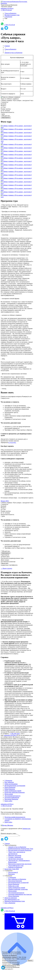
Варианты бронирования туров (15, 901)
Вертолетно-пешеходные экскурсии (19, 864)
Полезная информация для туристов (20, 894)
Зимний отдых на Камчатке (17, 847)
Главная (7, 843)
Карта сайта (8, 801)
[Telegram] (6, 29)
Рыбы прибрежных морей (13, 790)
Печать (3, 501)
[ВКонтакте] (2, 29)
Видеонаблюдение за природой (18, 882)
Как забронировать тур (12, 899)
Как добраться (9, 782)
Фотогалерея (9, 794)
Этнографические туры (15, 865)
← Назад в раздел (6, 568)
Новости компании (11, 898)
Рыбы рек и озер (13, 886)
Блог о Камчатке (10, 903)
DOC (7, 501)
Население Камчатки (11, 799)
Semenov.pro (26, 828)
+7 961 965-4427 (15, 733)
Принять (30, 960)
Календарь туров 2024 (12, 869)
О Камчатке (8, 16)
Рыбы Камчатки (10, 789)
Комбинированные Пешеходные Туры (20, 848)
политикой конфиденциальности (10, 964)
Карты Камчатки (10, 787)
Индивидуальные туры (12, 15)
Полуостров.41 (13, 872)
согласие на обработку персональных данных (9, 956)
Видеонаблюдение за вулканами (15, 785)
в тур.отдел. (12, 442)
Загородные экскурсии (15, 859)
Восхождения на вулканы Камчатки (19, 850)
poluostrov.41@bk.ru (7, 8)
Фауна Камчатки (13, 896)
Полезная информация (12, 797)
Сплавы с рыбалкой (14, 857)
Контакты (11, 874)
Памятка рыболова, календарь (18, 889)
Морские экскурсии (14, 855)
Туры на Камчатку (10, 13)
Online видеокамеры (11, 784)
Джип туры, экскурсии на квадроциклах (16, 852)
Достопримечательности (12, 796)
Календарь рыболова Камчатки (15, 792)
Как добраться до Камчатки (17, 879)
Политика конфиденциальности (15, 817)
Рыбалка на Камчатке (15, 867)
